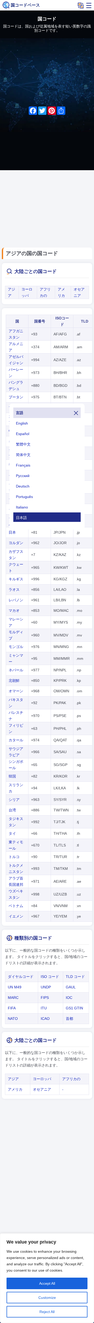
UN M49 (14, 987)
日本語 (21, 518)
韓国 (12, 776)
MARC (13, 997)
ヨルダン (16, 543)
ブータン (16, 397)
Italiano (22, 507)
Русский (23, 476)
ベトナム (16, 906)
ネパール (16, 670)
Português (24, 497)
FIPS (45, 997)
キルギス (16, 579)
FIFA (12, 1008)
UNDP (46, 987)
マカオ (14, 610)
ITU (44, 1008)
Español (22, 434)
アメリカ (15, 1089)
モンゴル (16, 647)
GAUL (71, 987)
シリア (14, 799)
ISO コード (50, 976)
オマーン (16, 691)
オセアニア (42, 1089)
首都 (69, 1018)
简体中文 (23, 455)
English (22, 423)
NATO (13, 1018)
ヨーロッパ (42, 1079)
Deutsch (23, 486)
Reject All (47, 1312)
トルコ (14, 857)
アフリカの (71, 1079)
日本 (12, 532)
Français (23, 465)
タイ (12, 833)
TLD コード (75, 976)
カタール (16, 740)
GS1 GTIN (74, 1008)
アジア (13, 1079)
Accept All (47, 1283)
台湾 (12, 810)
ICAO (45, 1018)
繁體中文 (23, 444)
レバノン (16, 600)
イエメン (16, 916)
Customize (47, 1297)
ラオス (14, 589)
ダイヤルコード (20, 976)
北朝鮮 (14, 680)
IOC (69, 997)
